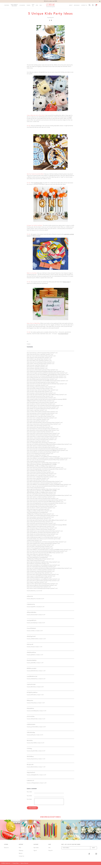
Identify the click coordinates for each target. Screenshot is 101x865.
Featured (6, 5)
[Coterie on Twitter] (93, 854)
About (70, 5)
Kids (37, 5)
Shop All (33, 5)
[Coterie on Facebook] (89, 854)
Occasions (22, 5)
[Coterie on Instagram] (96, 854)
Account (36, 844)
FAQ (20, 847)
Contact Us (84, 5)
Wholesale (77, 5)
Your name (29, 791)
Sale (41, 5)
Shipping (21, 850)
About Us (6, 847)
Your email (29, 795)
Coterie (6, 844)
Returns (20, 853)
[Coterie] (50, 5)
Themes (28, 5)
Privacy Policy (16, 863)
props (70, 116)
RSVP (93, 847)
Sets (49, 847)
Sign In (35, 850)
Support (21, 844)
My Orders (36, 847)
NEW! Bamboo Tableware (14, 5)
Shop (49, 844)
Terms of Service (24, 863)
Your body (29, 799)
